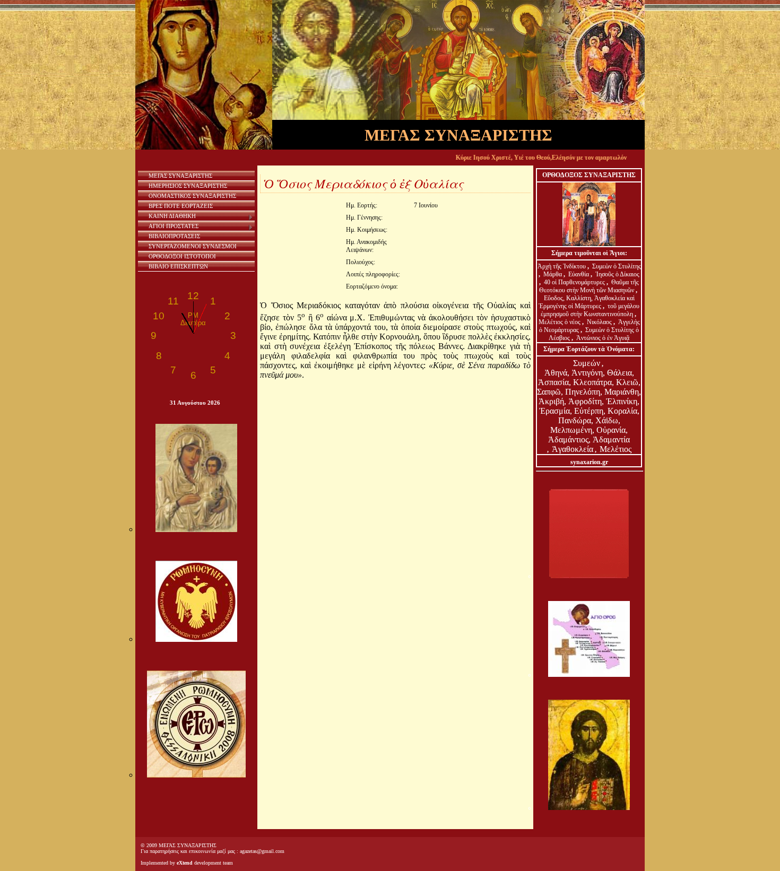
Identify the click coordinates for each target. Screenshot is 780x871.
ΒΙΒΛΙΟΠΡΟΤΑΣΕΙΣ (174, 236)
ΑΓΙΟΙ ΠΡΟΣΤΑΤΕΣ (173, 226)
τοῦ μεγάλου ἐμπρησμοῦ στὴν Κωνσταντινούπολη (590, 310)
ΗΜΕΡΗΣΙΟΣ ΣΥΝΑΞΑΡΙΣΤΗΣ (188, 185)
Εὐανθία (579, 274)
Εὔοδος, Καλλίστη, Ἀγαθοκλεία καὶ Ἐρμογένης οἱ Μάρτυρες (587, 302)
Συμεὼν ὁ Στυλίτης (616, 266)
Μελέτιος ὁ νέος (559, 322)
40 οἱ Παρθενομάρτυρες (575, 282)
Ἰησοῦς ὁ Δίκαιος (617, 274)
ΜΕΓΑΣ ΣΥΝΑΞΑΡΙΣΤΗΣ (180, 175)
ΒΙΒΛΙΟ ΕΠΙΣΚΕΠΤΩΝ (178, 266)
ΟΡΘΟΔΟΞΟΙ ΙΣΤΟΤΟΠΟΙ (182, 256)
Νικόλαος (600, 322)
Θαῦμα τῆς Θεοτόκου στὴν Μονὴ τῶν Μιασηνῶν (589, 286)
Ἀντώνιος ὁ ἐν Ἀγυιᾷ (602, 338)
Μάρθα (553, 274)
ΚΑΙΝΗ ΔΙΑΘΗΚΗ (172, 216)
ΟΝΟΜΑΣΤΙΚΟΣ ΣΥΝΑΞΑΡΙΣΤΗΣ (192, 196)
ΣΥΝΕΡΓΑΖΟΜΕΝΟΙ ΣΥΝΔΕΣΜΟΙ (193, 246)
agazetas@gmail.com (262, 851)
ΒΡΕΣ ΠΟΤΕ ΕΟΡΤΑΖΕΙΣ (181, 206)
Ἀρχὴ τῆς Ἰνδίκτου (562, 266)
